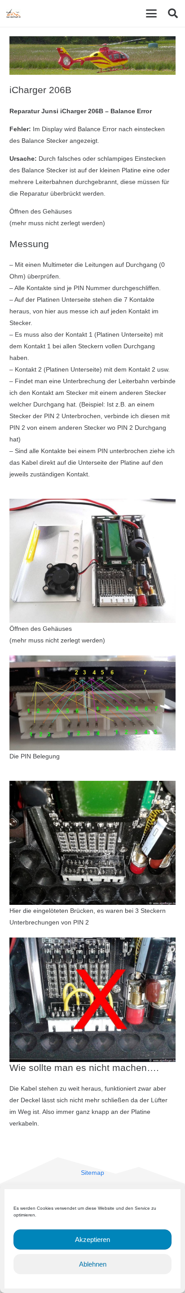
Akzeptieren (92, 1239)
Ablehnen (92, 1264)
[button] (151, 13)
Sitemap (92, 1172)
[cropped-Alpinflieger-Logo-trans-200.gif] (13, 13)
